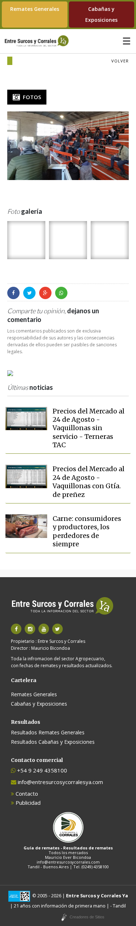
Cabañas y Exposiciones (101, 14)
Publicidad (27, 802)
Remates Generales (34, 8)
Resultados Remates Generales (48, 732)
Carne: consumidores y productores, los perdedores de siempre (87, 531)
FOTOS (30, 97)
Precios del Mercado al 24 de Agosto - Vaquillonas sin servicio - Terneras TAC (88, 428)
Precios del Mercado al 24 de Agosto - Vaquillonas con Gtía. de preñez (88, 481)
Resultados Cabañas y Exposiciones (53, 741)
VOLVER (120, 61)
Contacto (26, 793)
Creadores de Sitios (87, 917)
